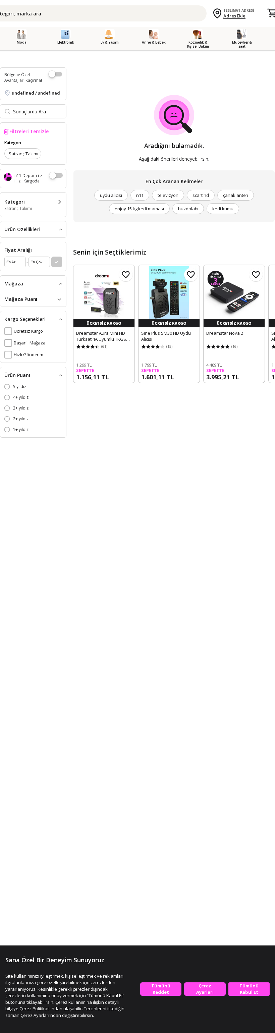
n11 (140, 195)
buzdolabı (188, 209)
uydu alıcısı (111, 195)
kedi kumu (222, 209)
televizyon (168, 195)
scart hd (200, 195)
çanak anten (235, 195)
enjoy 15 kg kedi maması (139, 209)
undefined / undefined (36, 93)
